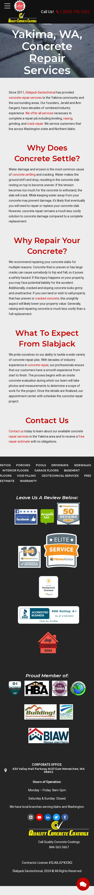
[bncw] (40, 712)
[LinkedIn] (47, 817)
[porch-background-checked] (48, 587)
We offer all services (39, 113)
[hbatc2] (36, 688)
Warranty (28, 481)
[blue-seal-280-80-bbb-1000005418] (48, 615)
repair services (19, 436)
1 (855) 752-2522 (75, 11)
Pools (41, 465)
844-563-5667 (59, 847)
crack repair (35, 123)
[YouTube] (39, 817)
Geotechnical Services (60, 475)
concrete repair (38, 365)
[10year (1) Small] (29, 557)
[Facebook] (64, 817)
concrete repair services (25, 97)
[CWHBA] (59, 688)
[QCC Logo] (22, 18)
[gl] (78, 688)
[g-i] (14, 688)
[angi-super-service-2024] (48, 642)
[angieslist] (47, 517)
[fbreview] (26, 517)
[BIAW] (48, 735)
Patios (5, 465)
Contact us (16, 431)
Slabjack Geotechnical (40, 92)
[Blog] (30, 817)
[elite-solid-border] (61, 550)
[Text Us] (83, 884)
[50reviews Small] (68, 514)
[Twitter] (56, 817)
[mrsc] (66, 712)
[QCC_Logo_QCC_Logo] (59, 828)
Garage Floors (46, 470)
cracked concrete (47, 298)
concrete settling (24, 174)
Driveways (59, 465)
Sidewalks (82, 465)
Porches (23, 465)
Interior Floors (15, 470)
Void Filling (26, 475)
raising (67, 118)
